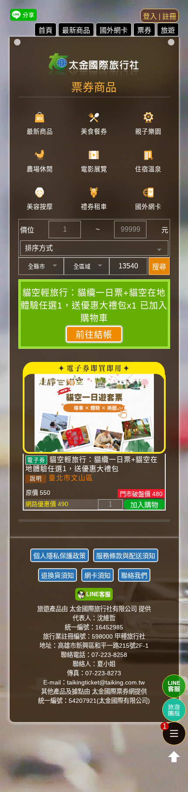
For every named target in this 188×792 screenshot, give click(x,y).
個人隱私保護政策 (59, 555)
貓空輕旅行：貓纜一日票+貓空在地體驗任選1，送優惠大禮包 (91, 464)
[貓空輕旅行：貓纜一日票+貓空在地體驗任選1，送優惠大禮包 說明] (94, 412)
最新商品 (76, 30)
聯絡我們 (134, 575)
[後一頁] (94, 527)
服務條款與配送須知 (125, 555)
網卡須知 (97, 575)
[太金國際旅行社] (94, 61)
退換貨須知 (57, 575)
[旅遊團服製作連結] (174, 710)
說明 (36, 478)
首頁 (45, 30)
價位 (27, 230)
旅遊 (168, 30)
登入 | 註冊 (159, 16)
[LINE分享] (23, 15)
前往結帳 (94, 335)
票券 (144, 30)
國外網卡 (114, 30)
